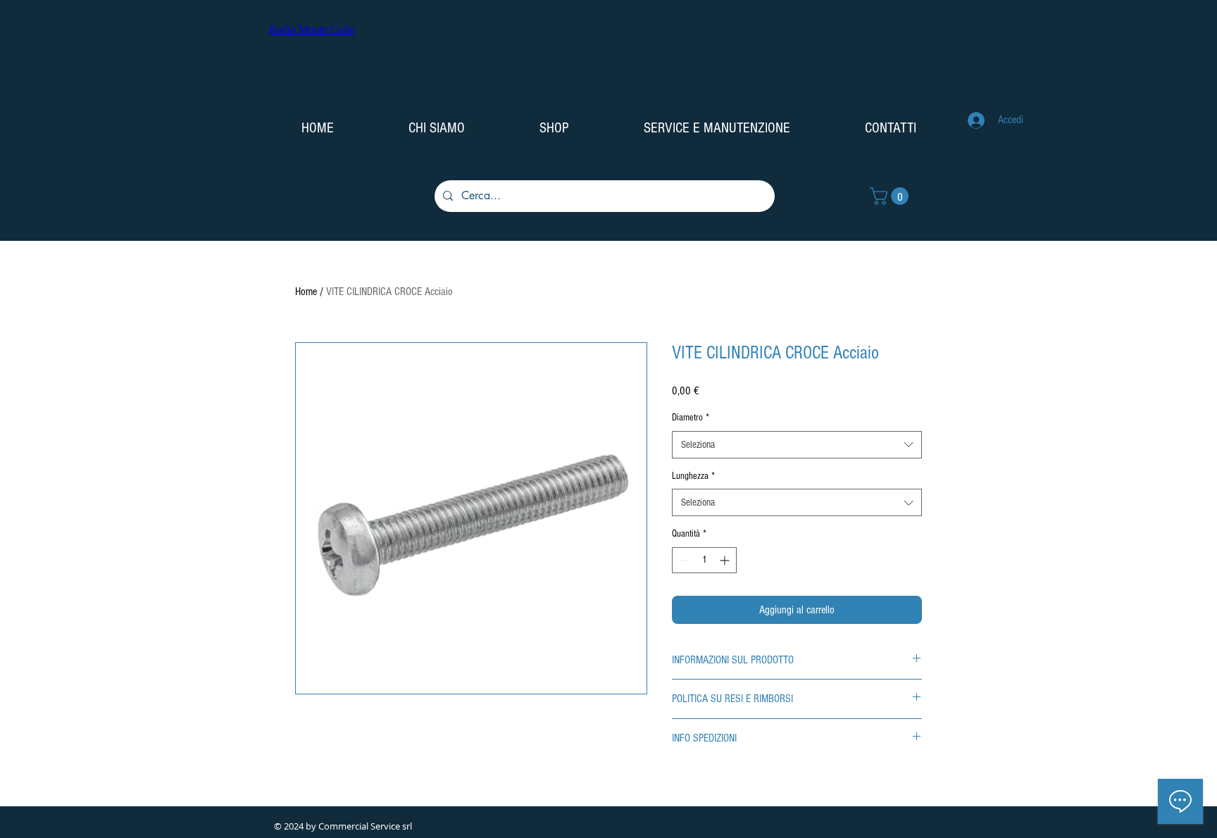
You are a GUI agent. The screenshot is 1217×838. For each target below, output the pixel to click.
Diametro (690, 417)
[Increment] (726, 560)
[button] (891, 196)
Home (306, 291)
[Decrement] (683, 560)
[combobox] (797, 444)
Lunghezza (693, 476)
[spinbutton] (704, 560)
